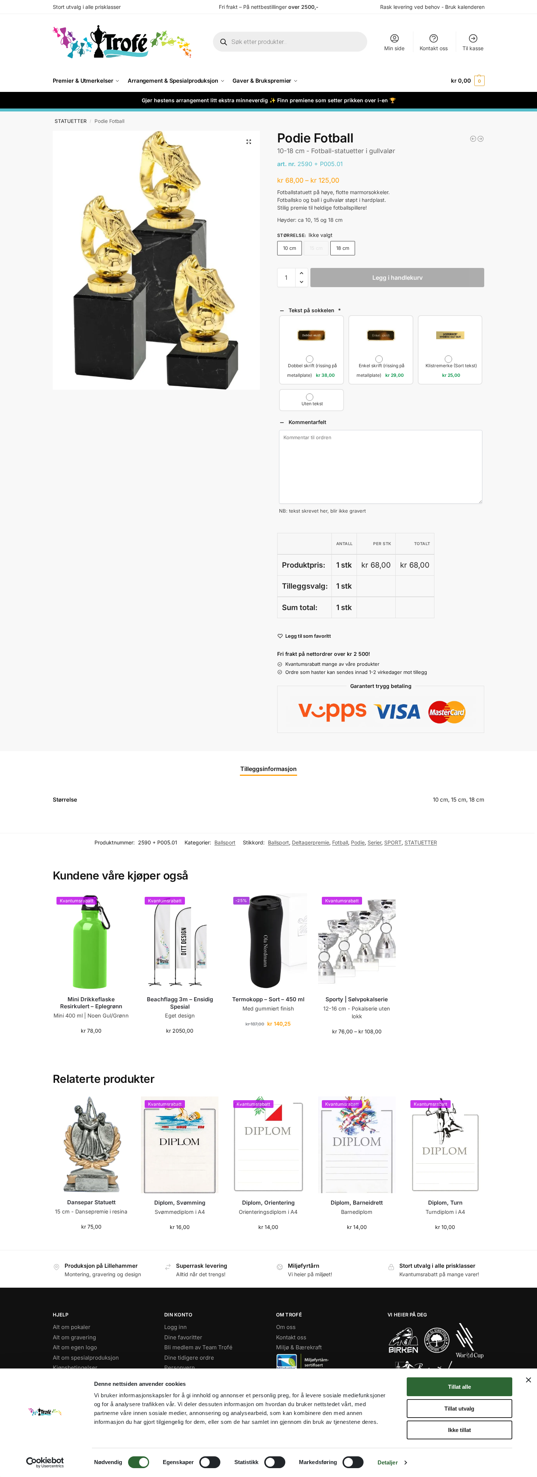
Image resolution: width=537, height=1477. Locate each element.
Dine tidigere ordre (189, 1357)
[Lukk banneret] (528, 1380)
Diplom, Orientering (268, 1202)
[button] (467, 81)
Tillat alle (459, 1387)
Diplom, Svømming (179, 1202)
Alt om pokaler (71, 1326)
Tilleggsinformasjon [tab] (268, 768)
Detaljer (388, 1462)
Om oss (286, 1326)
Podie (358, 842)
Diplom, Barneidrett (357, 1202)
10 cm (289, 248)
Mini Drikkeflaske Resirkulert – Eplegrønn (91, 1003)
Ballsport (224, 842)
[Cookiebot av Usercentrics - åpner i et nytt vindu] (45, 1462)
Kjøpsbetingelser (75, 1367)
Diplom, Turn (445, 1202)
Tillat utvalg (459, 1408)
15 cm (316, 248)
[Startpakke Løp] (480, 138)
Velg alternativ (356, 1047)
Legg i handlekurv (397, 277)
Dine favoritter (183, 1336)
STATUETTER (71, 121)
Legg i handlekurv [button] (91, 1046)
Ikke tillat (459, 1430)
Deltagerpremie (310, 842)
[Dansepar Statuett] (91, 1144)
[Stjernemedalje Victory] (473, 138)
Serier (374, 842)
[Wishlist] (118, 904)
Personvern (179, 1367)
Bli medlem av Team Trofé (198, 1347)
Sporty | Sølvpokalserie (357, 999)
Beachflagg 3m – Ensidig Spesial (180, 1003)
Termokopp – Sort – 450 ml (268, 999)
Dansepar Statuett (91, 1202)
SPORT (393, 842)
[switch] (209, 1462)
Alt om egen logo (75, 1347)
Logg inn (175, 1326)
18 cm (342, 248)
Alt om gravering (74, 1336)
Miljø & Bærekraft (299, 1347)
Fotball (340, 842)
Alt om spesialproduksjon (86, 1357)
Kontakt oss (434, 48)
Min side (394, 48)
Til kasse (472, 48)
